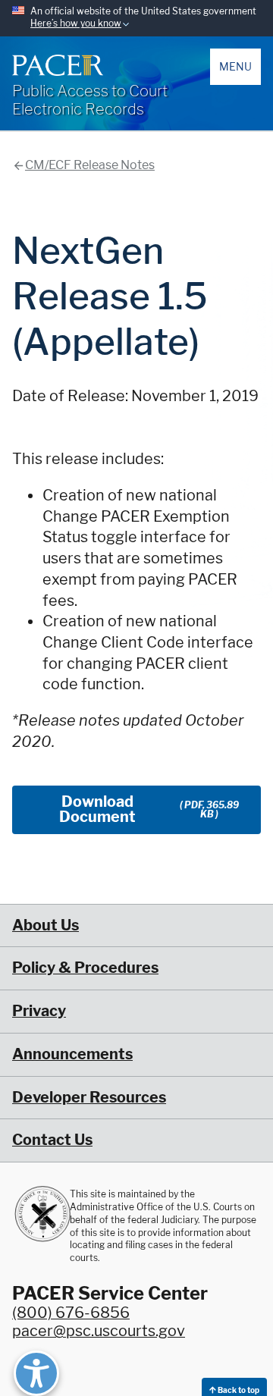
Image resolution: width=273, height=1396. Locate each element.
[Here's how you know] (136, 18)
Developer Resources (89, 1097)
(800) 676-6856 (71, 1312)
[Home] (57, 65)
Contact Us (52, 1140)
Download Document (149, 809)
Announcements (72, 1054)
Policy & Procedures (85, 967)
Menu (235, 66)
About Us (45, 925)
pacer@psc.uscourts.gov (98, 1331)
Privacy (39, 1011)
